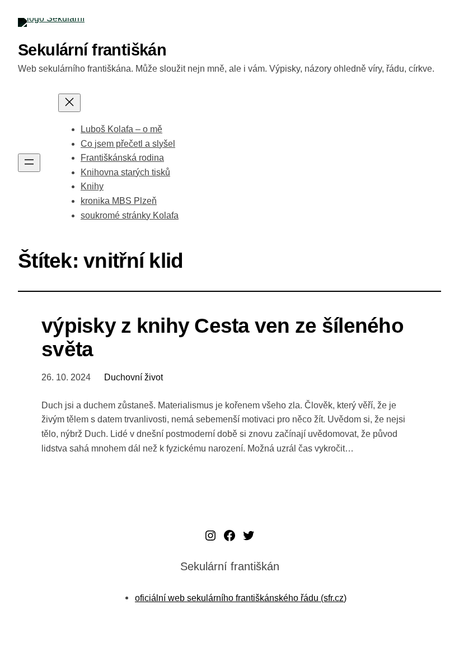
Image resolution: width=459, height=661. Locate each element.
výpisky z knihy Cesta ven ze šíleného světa (222, 337)
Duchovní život (133, 377)
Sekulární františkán (92, 49)
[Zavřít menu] (69, 103)
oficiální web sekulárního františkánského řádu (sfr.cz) (240, 598)
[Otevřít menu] (29, 162)
